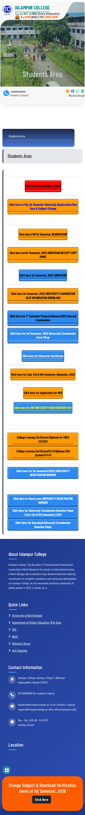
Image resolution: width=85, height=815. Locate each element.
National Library (21, 643)
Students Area (16, 136)
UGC (14, 629)
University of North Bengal (27, 615)
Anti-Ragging (19, 650)
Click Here (41, 799)
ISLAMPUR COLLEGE (32, 8)
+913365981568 (19, 93)
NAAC (15, 636)
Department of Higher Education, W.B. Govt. (36, 622)
